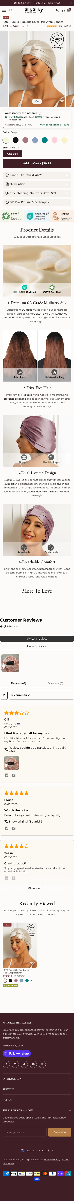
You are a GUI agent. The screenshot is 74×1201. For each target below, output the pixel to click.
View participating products (54, 125)
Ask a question (37, 646)
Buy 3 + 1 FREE (10, 985)
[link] (63, 10)
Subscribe (60, 1132)
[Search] (11, 10)
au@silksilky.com (13, 1045)
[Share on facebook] (6, 775)
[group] (37, 69)
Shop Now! (53, 3)
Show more (35, 888)
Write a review (37, 638)
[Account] (57, 10)
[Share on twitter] (13, 775)
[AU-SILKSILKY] (33, 10)
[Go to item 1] (10, 663)
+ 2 (32, 980)
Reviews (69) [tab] (18, 683)
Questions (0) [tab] (55, 683)
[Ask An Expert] (63, 10)
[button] (52, 25)
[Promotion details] (39, 113)
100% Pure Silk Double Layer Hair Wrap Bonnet (18, 971)
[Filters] (4, 695)
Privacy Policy (52, 1159)
